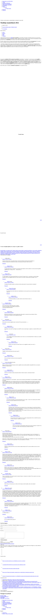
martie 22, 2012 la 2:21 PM (9, 327)
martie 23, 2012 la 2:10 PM (6, 474)
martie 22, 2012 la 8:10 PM (9, 388)
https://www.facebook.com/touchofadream (7, 543)
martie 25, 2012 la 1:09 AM (6, 510)
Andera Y (6, 451)
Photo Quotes (9, 8)
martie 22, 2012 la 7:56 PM (6, 377)
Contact (3, 2)
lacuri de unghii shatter (15, 251)
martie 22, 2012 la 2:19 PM (6, 320)
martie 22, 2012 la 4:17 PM (11, 334)
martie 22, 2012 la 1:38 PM (6, 259)
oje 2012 (13, 252)
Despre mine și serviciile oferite (7, 1)
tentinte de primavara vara (35, 253)
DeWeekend (4, 612)
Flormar (14, 250)
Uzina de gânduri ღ (3, 591)
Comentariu (2, 538)
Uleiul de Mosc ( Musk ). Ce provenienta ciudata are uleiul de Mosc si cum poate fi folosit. (21, 583)
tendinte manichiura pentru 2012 (25, 253)
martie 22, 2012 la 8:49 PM (6, 431)
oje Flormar (17, 252)
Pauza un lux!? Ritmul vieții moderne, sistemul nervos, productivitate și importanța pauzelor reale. (18, 572)
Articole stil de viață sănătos (6, 4)
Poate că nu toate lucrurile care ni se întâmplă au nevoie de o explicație (13, 560)
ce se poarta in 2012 (9, 250)
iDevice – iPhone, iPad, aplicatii (7, 613)
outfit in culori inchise (23, 252)
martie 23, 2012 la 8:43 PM (15, 416)
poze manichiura (30, 252)
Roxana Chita (11, 288)
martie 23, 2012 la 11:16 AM (7, 452)
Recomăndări (4, 5)
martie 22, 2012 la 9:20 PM (9, 444)
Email (1, 528)
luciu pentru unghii (22, 251)
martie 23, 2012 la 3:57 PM (9, 482)
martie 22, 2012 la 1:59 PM (9, 282)
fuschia (17, 250)
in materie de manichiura (28, 250)
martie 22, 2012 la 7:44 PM (6, 363)
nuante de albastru (9, 252)
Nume (1, 526)
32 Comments (4, 28)
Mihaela (6, 376)
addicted (8, 281)
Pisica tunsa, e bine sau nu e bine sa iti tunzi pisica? (16, 579)
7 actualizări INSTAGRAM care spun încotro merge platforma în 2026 (13, 564)
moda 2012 (34, 251)
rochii (12, 37)
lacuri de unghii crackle (7, 251)
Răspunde (4, 263)
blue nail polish (2, 250)
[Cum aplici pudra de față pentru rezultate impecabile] (3, 567)
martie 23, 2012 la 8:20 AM (13, 405)
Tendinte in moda (14, 27)
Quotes (3, 6)
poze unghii (35, 252)
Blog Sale (4, 9)
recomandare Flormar (7, 253)
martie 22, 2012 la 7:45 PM (9, 356)
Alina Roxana (4, 579)
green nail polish (21, 250)
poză (41, 244)
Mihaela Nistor (7, 488)
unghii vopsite (13, 254)
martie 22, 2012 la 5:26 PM (13, 342)
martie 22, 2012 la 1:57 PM (6, 274)
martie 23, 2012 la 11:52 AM (9, 465)
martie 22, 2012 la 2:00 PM (6, 303)
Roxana (6, 273)
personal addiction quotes (6, 27)
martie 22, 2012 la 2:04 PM (9, 312)
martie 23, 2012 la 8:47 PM (17, 423)
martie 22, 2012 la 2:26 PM (11, 289)
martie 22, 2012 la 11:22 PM (11, 397)
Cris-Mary (6, 473)
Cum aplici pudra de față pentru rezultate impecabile (10, 568)
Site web (1, 530)
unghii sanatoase (7, 254)
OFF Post (4, 10)
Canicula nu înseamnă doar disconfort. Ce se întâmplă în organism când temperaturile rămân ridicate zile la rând (20, 576)
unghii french (2, 254)
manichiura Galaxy (29, 251)
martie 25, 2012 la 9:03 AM (9, 501)
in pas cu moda (34, 250)
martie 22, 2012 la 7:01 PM (6, 349)
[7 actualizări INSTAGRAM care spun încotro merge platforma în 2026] (3, 563)
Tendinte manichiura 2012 (16, 253)
